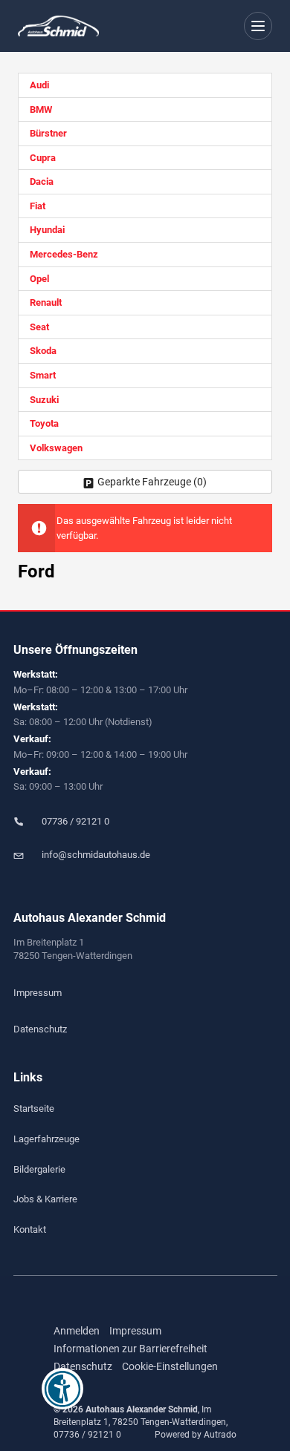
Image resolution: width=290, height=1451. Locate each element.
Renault (46, 302)
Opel (39, 278)
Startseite (33, 1108)
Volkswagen (56, 447)
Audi (39, 85)
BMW (41, 109)
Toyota (44, 423)
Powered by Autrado (195, 1434)
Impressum (37, 992)
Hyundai (47, 229)
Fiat (37, 206)
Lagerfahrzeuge (46, 1138)
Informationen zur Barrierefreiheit (130, 1349)
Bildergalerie (39, 1169)
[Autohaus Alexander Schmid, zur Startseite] (58, 26)
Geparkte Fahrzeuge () (152, 482)
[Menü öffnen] (258, 26)
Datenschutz (40, 1029)
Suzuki (44, 399)
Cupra (43, 157)
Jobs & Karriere (45, 1199)
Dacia (42, 181)
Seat (39, 327)
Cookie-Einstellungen (170, 1366)
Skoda (43, 350)
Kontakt (29, 1229)
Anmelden (77, 1331)
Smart (43, 375)
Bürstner (48, 133)
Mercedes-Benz (64, 254)
